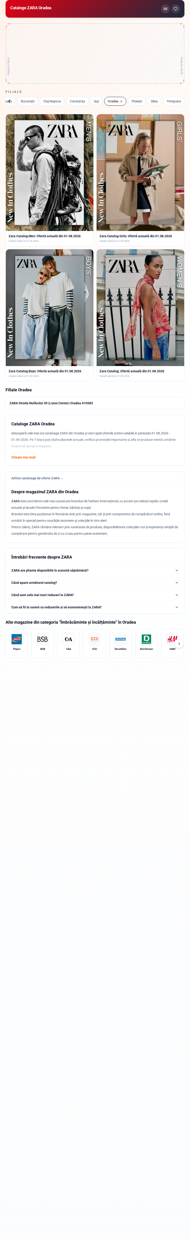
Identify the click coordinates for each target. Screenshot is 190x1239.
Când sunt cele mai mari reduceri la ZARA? (42, 595)
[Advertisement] (95, 53)
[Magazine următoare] (179, 643)
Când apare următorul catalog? (34, 583)
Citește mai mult (23, 457)
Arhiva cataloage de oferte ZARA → (37, 478)
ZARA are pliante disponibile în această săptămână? (50, 570)
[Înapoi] (9, 101)
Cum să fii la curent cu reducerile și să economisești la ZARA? (56, 607)
